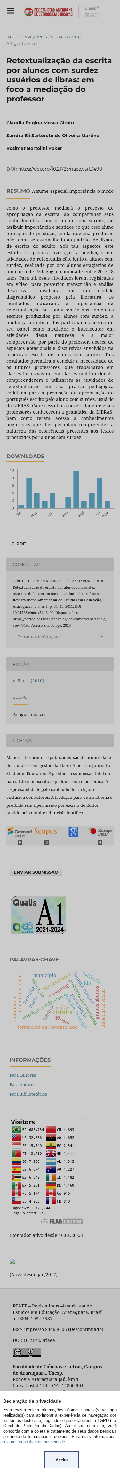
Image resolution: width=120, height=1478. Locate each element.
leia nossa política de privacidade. (34, 1442)
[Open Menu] (10, 10)
